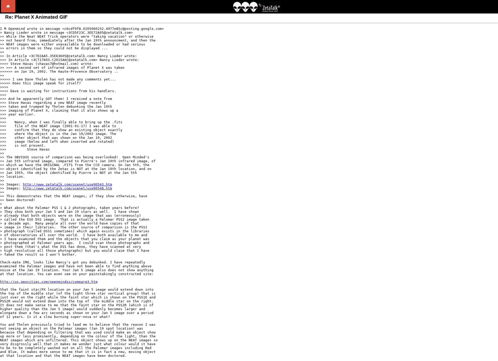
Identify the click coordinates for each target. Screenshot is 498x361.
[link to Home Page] (8, 11)
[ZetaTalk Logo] (257, 11)
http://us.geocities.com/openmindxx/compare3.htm (49, 282)
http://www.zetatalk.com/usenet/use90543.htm (67, 184)
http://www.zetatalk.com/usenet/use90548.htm (67, 188)
